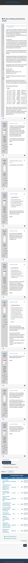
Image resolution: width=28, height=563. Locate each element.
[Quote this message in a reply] (25, 118)
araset (13, 504)
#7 (24, 302)
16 (18, 504)
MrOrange (13, 481)
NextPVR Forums (13, 2)
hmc (14, 518)
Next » (12, 471)
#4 (24, 194)
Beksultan (13, 498)
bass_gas (13, 487)
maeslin (3, 30)
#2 (24, 123)
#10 (24, 424)
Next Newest (13, 464)
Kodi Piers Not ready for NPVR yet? (6, 493)
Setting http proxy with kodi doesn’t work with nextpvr (7, 504)
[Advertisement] (14, 10)
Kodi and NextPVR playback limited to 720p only (7, 509)
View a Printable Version (10, 536)
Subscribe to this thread (10, 538)
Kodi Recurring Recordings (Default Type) (6, 531)
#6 (24, 264)
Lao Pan (14, 492)
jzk (13, 513)
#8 (24, 353)
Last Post (25, 482)
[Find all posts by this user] (3, 118)
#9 (24, 390)
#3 (24, 160)
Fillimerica (13, 530)
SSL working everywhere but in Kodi (7, 481)
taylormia (13, 525)
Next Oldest (6, 464)
